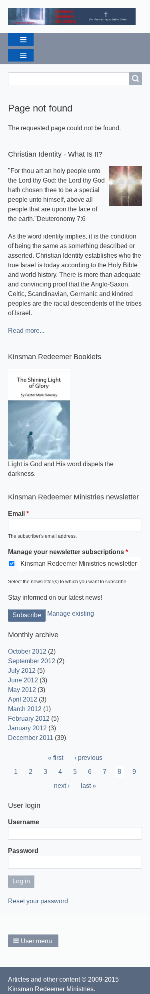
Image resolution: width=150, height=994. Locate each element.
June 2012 (23, 680)
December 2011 (30, 737)
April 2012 (22, 699)
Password (23, 850)
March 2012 (25, 709)
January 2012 (27, 728)
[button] (33, 940)
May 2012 (22, 689)
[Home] (75, 16)
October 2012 (27, 651)
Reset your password (38, 901)
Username (23, 822)
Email (16, 513)
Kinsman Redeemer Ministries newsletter (78, 563)
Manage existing (70, 613)
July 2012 (22, 670)
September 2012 (31, 661)
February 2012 (29, 718)
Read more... (26, 330)
